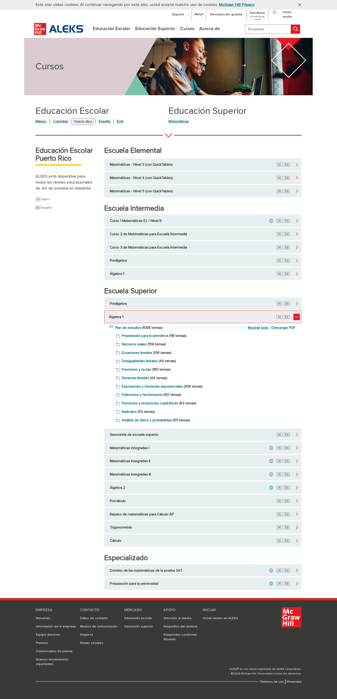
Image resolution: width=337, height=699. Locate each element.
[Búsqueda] (295, 29)
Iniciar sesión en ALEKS (220, 618)
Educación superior (138, 626)
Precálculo (118, 501)
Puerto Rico (83, 121)
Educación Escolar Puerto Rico (64, 154)
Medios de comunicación (99, 626)
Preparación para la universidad (134, 583)
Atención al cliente (177, 618)
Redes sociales (91, 643)
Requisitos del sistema (180, 626)
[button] (298, 4)
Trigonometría (121, 527)
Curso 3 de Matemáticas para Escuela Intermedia (148, 247)
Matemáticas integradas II (130, 461)
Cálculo (115, 540)
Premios (42, 643)
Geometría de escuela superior (134, 434)
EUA (120, 121)
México (41, 121)
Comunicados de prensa (54, 651)
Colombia (60, 121)
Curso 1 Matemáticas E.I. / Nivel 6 (136, 221)
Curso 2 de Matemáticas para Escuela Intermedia (148, 234)
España (104, 121)
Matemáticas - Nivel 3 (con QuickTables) (141, 164)
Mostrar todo (258, 328)
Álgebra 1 (117, 274)
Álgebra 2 (117, 487)
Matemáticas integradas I (129, 448)
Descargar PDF (283, 328)
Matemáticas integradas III (130, 474)
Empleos (86, 634)
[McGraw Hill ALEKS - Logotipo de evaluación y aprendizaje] (59, 34)
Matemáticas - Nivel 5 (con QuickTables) (141, 191)
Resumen (43, 618)
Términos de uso (272, 681)
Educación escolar (138, 618)
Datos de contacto (94, 618)
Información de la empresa (56, 626)
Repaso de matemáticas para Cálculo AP (142, 514)
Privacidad (294, 681)
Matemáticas (178, 121)
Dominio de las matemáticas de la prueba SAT (146, 570)
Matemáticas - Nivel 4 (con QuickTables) (141, 178)
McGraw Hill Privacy (236, 5)
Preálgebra (118, 260)
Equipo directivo (48, 634)
